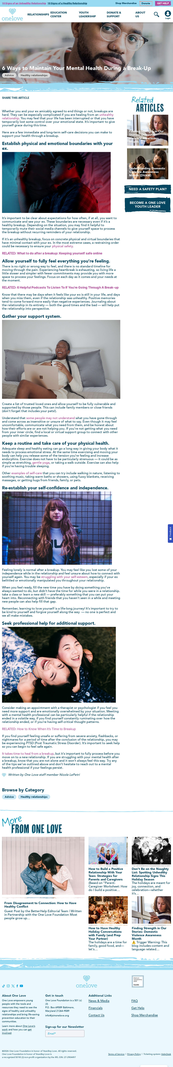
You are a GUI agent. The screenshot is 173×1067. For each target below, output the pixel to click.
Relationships (38, 14)
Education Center (58, 14)
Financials (95, 1008)
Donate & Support (114, 14)
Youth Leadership (87, 14)
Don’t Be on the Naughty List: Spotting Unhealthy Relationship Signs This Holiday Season (150, 874)
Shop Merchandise (144, 1015)
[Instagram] (8, 985)
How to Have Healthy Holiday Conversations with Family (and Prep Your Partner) (105, 933)
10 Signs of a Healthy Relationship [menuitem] (67, 3)
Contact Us (96, 1015)
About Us (140, 14)
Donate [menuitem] (146, 3)
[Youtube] (21, 986)
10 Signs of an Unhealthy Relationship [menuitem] (24, 3)
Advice (9, 75)
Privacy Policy (134, 1054)
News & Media (99, 1001)
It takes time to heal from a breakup (28, 754)
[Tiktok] (3, 985)
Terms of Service (116, 1054)
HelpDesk (166, 1054)
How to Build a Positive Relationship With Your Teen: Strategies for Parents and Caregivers (106, 874)
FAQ (134, 1001)
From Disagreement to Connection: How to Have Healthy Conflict (40, 905)
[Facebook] (17, 985)
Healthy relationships (34, 75)
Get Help (137, 1008)
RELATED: (39, 729)
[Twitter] (13, 986)
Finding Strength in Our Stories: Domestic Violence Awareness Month (149, 933)
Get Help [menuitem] (163, 3)
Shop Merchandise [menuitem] (126, 3)
